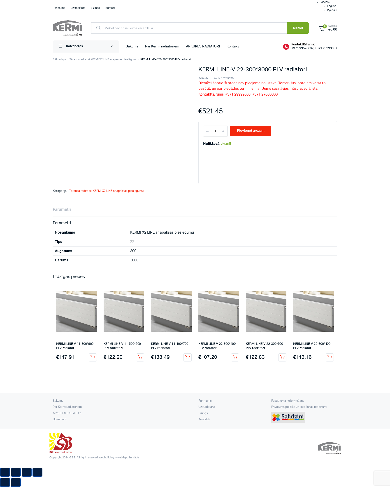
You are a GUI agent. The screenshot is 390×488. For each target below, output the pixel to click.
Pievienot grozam (93, 357)
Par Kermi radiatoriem (162, 46)
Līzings (95, 8)
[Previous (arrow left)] (5, 482)
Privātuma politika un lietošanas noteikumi (299, 407)
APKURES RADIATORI (203, 46)
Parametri (62, 210)
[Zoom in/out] (37, 472)
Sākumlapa (59, 59)
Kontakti (110, 8)
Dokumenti (60, 419)
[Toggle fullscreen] (27, 472)
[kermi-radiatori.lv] (67, 28)
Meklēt (298, 28)
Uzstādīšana (78, 8)
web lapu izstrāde (128, 457)
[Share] (16, 472)
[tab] (62, 210)
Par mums (59, 8)
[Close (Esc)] (5, 472)
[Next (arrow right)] (16, 482)
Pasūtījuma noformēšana (287, 400)
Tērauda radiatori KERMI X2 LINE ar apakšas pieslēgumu (103, 59)
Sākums (132, 46)
